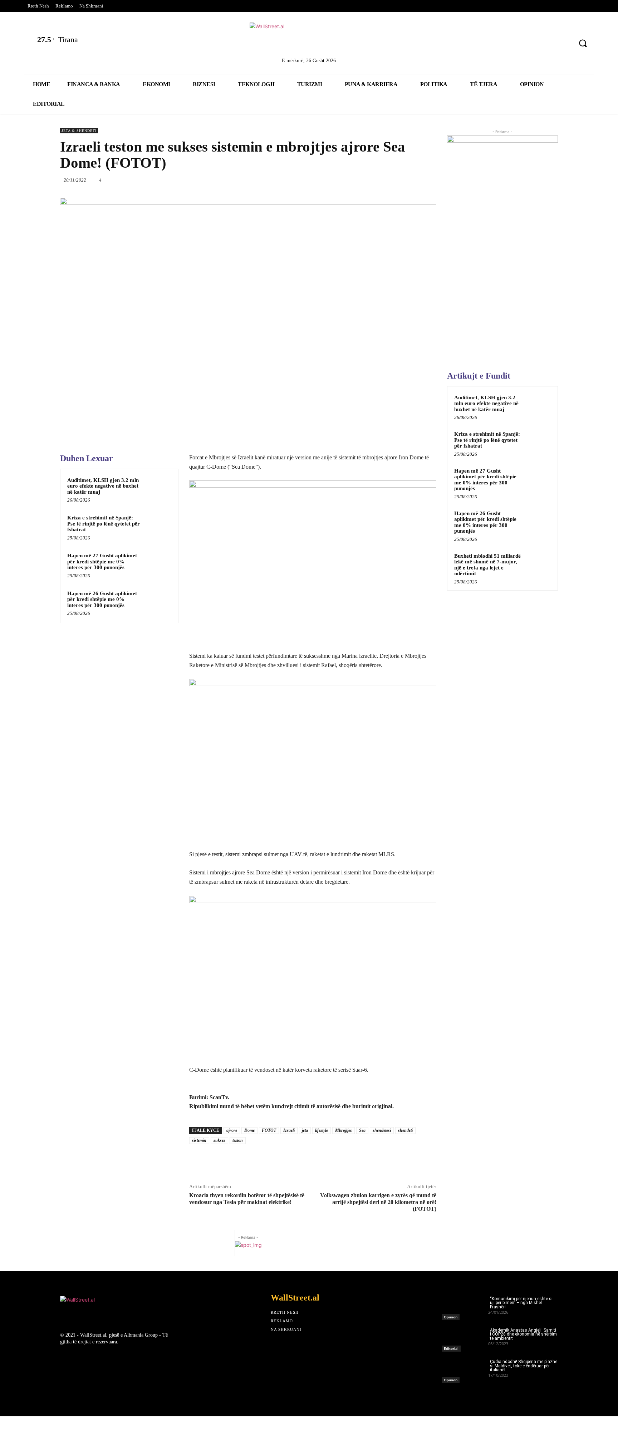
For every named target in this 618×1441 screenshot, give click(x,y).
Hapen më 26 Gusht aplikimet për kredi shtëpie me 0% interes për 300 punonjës (102, 599)
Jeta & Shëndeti (79, 131)
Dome (249, 1130)
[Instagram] (544, 44)
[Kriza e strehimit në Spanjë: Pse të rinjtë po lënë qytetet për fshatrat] (157, 527)
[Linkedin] (525, 44)
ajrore (231, 1130)
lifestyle (321, 1130)
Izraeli (289, 1130)
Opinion (450, 1316)
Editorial (451, 1348)
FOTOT (269, 1130)
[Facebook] (487, 44)
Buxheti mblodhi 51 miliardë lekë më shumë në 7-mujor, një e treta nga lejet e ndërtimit (487, 565)
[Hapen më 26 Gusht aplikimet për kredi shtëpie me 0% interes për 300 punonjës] (157, 602)
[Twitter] (506, 44)
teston (237, 1140)
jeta (305, 1130)
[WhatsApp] (354, 180)
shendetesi (382, 1130)
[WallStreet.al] (308, 39)
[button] (583, 43)
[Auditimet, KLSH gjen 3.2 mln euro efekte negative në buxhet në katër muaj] (157, 489)
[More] (437, 180)
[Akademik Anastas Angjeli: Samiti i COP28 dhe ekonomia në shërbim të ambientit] (465, 1338)
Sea (362, 1130)
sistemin (199, 1140)
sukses (219, 1140)
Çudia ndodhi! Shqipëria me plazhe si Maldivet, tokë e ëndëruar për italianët (523, 1366)
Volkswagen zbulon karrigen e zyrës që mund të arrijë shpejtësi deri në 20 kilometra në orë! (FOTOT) (378, 1202)
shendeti (405, 1130)
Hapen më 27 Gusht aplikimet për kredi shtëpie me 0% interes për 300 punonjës (102, 561)
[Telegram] (420, 180)
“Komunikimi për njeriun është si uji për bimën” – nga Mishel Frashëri (521, 1303)
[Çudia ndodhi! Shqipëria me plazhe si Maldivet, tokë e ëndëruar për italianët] (465, 1369)
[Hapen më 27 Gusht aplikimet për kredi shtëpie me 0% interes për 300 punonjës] (157, 564)
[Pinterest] (562, 44)
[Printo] (404, 180)
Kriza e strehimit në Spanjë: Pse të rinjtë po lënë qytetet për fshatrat (103, 523)
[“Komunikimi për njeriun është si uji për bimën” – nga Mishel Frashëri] (465, 1306)
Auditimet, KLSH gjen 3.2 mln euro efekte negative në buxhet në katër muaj (103, 486)
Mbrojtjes (343, 1130)
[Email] (387, 180)
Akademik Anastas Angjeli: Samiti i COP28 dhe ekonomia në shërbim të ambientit (523, 1334)
